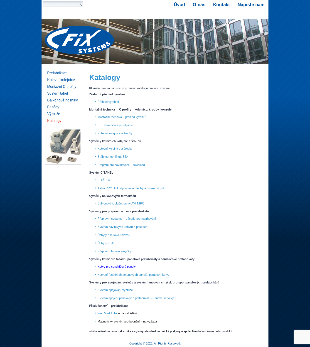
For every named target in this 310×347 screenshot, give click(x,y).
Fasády (53, 107)
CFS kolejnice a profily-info (115, 125)
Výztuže (53, 114)
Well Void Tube (107, 313)
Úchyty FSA (106, 243)
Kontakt (221, 4)
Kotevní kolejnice (61, 80)
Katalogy (54, 121)
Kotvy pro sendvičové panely (117, 266)
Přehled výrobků (108, 101)
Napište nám (251, 4)
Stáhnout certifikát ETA (113, 156)
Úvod (179, 4)
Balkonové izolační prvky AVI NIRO (121, 203)
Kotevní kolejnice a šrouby (115, 133)
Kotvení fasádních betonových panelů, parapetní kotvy (134, 274)
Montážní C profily (61, 87)
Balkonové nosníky (62, 100)
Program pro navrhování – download (121, 165)
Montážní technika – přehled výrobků (122, 117)
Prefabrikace (57, 73)
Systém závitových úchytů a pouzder (122, 227)
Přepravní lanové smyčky (114, 251)
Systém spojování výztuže (115, 290)
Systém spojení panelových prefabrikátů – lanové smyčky (136, 298)
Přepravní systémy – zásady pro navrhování (127, 218)
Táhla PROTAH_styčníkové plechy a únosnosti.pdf (131, 188)
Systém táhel (57, 93)
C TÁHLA (104, 180)
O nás (199, 4)
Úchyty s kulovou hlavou (114, 235)
